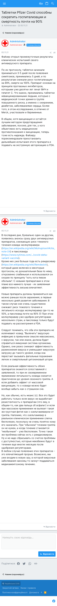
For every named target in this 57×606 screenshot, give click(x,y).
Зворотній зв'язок (10, 588)
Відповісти (50, 211)
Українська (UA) (12, 583)
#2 (54, 231)
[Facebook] (54, 601)
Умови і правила (28, 588)
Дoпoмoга (34, 592)
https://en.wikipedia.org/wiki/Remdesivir (24, 264)
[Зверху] (41, 592)
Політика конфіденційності (14, 592)
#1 (54, 52)
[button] (4, 3)
